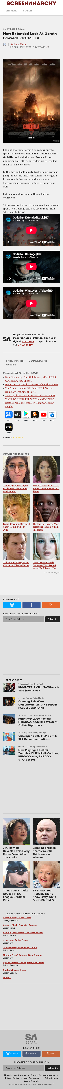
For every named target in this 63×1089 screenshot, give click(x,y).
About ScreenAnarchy (15, 1075)
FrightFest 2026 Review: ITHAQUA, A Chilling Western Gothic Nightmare (37, 722)
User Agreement (32, 1078)
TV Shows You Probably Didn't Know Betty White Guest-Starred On (44, 895)
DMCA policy (25, 344)
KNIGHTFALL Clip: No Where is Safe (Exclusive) (38, 689)
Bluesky (14, 1053)
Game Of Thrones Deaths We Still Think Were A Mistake (44, 852)
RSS (52, 1053)
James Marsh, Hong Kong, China (20, 947)
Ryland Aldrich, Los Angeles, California (23, 962)
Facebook (33, 1053)
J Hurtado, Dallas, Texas (15, 940)
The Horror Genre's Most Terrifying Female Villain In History (46, 527)
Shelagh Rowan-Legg (14, 970)
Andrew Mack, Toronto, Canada (20, 925)
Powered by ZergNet (51, 573)
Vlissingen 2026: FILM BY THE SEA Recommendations (37, 737)
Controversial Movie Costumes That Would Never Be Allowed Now (45, 565)
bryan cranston (15, 360)
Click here (28, 341)
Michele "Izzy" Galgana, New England (22, 955)
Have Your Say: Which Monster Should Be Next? (31, 384)
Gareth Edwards (37, 360)
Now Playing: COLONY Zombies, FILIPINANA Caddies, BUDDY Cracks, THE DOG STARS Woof (38, 754)
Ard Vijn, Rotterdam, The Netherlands (23, 932)
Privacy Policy (12, 1078)
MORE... (7, 977)
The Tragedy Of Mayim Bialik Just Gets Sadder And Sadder (15, 488)
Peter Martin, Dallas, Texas (17, 917)
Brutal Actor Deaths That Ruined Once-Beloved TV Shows (46, 488)
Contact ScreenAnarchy (42, 1075)
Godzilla (11, 364)
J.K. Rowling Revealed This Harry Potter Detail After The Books (16, 852)
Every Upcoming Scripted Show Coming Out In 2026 (16, 527)
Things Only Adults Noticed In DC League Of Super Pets (15, 895)
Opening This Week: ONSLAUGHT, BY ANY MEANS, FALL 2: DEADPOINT (38, 704)
